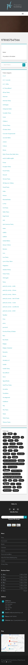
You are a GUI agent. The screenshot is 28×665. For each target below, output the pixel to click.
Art (22, 437)
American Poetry (7, 100)
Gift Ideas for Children (8, 183)
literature (5, 249)
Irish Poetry (5, 208)
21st (15, 434)
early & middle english (8, 158)
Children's (5, 121)
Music (5, 467)
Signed (6, 483)
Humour (5, 195)
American (5, 96)
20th (10, 433)
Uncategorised (6, 397)
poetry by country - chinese (9, 290)
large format (6, 216)
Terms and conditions (6, 554)
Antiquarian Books (7, 109)
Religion (5, 344)
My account (4, 541)
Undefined (5, 401)
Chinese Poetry (6, 125)
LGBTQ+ (5, 236)
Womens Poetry (6, 422)
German (10, 450)
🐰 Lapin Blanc (9, 661)
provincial (5, 327)
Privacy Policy (4, 564)
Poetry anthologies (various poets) (12, 474)
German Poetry (6, 179)
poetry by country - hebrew (9, 294)
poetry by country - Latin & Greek (11, 298)
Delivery (3, 551)
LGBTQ (4, 232)
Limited (15, 457)
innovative (21, 454)
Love (4, 253)
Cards (4, 117)
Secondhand (6, 372)
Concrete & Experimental (9, 133)
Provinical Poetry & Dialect (9, 331)
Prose (5, 480)
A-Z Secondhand (7, 88)
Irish (5, 457)
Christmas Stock (6, 129)
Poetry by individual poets (12, 477)
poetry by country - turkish (9, 311)
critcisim (5, 142)
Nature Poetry (6, 274)
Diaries (4, 150)
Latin (4, 220)
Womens (15, 490)
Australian (11, 440)
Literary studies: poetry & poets (10, 460)
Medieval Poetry (7, 269)
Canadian (6, 443)
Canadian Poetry (7, 113)
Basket (2, 544)
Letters (4, 228)
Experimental (13, 447)
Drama (5, 447)
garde (5, 450)
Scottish (4, 364)
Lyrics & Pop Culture (8, 261)
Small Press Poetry (7, 385)
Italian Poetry (6, 212)
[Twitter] (13, 509)
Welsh (4, 414)
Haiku (4, 191)
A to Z (4, 76)
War (4, 405)
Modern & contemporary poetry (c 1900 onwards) (14, 463)
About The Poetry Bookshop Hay (9, 557)
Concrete (12, 444)
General (5, 175)
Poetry (4, 282)
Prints (4, 319)
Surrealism (5, 389)
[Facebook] (9, 509)
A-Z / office (6, 84)
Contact (3, 561)
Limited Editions (6, 241)
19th (5, 434)
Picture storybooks (12, 467)
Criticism (5, 146)
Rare (4, 335)
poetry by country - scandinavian (11, 307)
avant (16, 440)
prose (4, 323)
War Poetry (5, 410)
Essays (4, 162)
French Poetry (6, 171)
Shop (2, 537)
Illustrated (6, 454)
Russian (4, 356)
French (21, 447)
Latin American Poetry (8, 224)
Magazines (5, 265)
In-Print (4, 203)
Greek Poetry (6, 187)
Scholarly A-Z (6, 360)
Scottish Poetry (6, 368)
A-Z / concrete (6, 80)
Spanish (12, 484)
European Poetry (7, 166)
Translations (5, 393)
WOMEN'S (7, 490)
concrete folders (7, 138)
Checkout (3, 547)
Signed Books (6, 381)
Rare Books (5, 340)
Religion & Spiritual (7, 348)
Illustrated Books (7, 199)
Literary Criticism (7, 245)
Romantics (5, 352)
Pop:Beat (5, 315)
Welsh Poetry (6, 418)
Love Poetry (5, 257)
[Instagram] (17, 509)
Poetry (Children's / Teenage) (16, 470)
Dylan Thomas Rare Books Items (11, 154)
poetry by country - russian (9, 302)
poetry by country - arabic (9, 286)
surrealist (18, 484)
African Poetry (6, 92)
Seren (4, 377)
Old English (5, 278)
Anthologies (6, 105)
